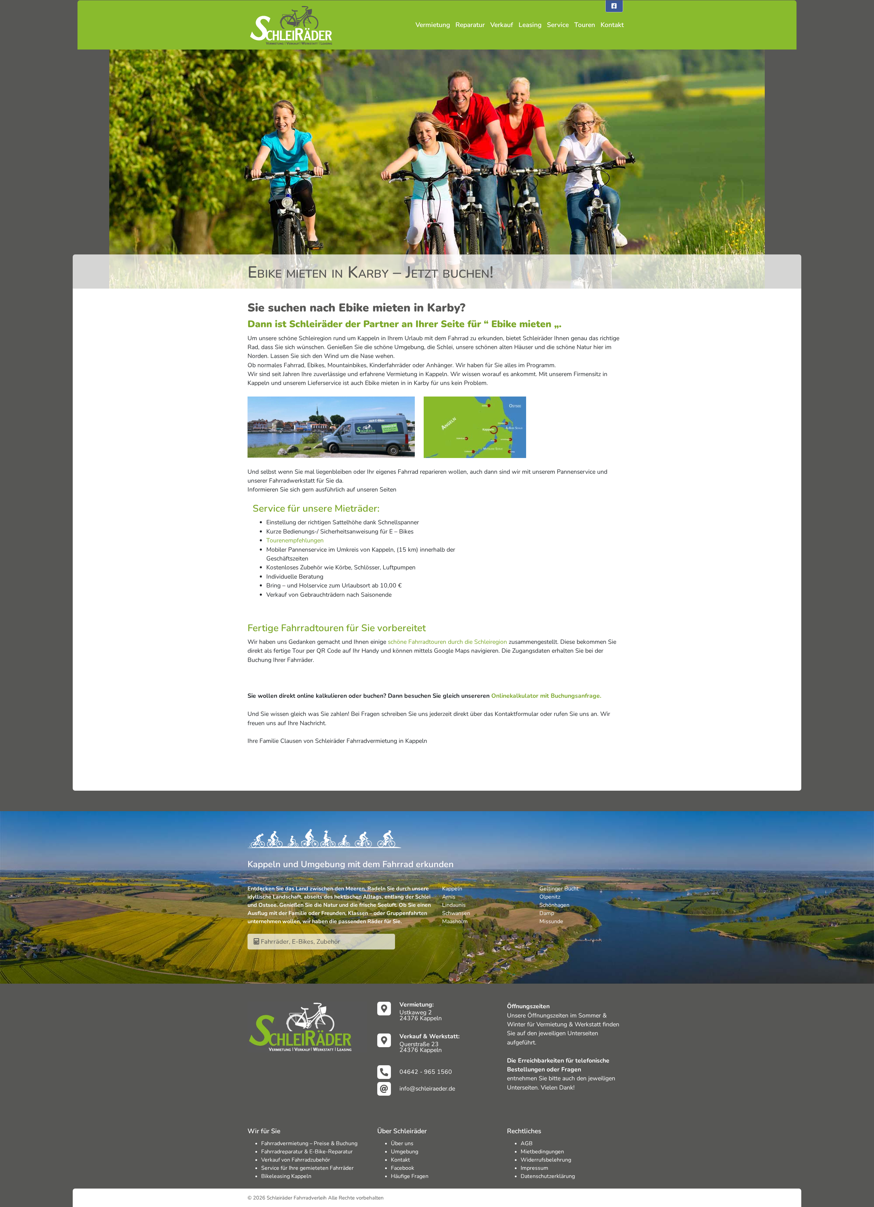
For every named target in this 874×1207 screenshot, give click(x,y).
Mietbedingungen (542, 1151)
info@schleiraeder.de (427, 1088)
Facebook (402, 1168)
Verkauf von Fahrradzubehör (295, 1160)
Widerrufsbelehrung (546, 1160)
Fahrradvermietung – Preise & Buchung (309, 1143)
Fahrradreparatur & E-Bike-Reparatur (307, 1151)
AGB (527, 1143)
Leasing (530, 24)
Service (558, 24)
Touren (584, 24)
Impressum (534, 1168)
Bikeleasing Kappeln (286, 1176)
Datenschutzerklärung (548, 1176)
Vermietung (432, 24)
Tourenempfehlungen (295, 540)
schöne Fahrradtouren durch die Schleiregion (447, 642)
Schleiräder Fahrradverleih (297, 1197)
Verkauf (501, 24)
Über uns (402, 1143)
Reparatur (470, 24)
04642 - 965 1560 (425, 1072)
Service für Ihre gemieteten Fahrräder (307, 1168)
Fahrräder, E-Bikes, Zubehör (299, 941)
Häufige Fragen (409, 1176)
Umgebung (404, 1151)
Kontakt (612, 24)
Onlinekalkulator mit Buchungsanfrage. (546, 696)
